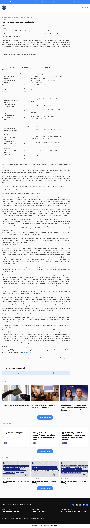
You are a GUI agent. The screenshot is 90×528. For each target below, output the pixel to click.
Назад (4, 19)
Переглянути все (45, 417)
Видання (11, 505)
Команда (4, 505)
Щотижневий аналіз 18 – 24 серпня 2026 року (16, 482)
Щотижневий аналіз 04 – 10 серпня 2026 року (74, 482)
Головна (4, 17)
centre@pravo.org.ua (10, 511)
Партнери (29, 505)
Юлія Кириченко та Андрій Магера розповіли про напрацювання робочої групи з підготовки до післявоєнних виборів (73, 435)
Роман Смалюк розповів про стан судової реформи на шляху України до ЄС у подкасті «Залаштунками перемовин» (74, 408)
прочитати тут (27, 352)
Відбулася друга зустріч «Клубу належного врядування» (43, 406)
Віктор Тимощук (41, 443)
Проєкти (22, 505)
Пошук (78, 7)
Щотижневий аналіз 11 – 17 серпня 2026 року (44, 482)
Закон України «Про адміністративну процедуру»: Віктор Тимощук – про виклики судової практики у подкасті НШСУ (44, 435)
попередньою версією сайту (71, 2)
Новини (10, 17)
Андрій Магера (81, 443)
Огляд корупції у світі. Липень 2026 (16, 405)
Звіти (16, 505)
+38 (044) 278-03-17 (40, 511)
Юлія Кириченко (12, 443)
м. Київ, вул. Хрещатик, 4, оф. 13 (74, 511)
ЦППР (3, 25)
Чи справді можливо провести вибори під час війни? (15, 433)
